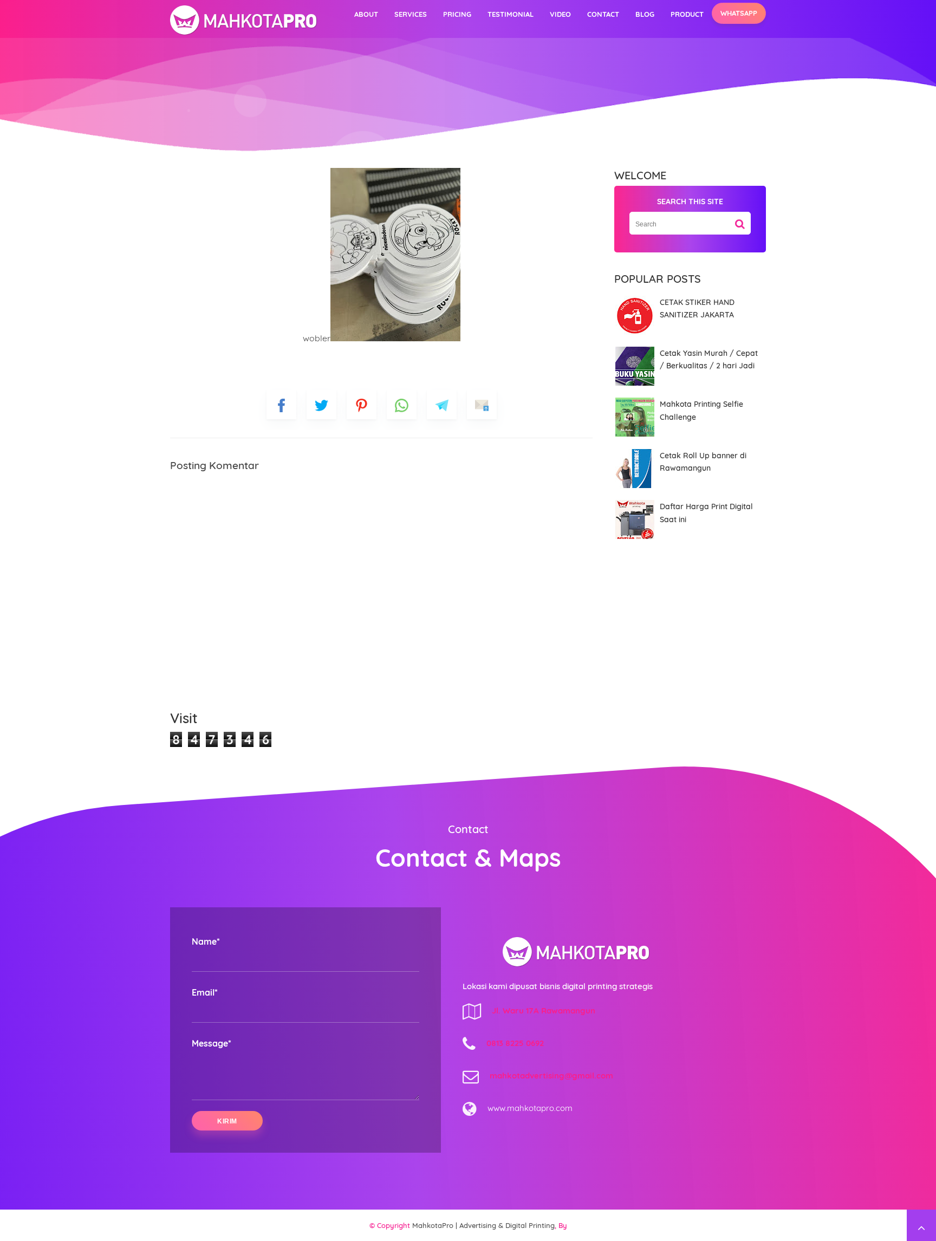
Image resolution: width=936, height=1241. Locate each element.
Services (410, 14)
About (366, 14)
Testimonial (510, 14)
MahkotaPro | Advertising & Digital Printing (483, 1225)
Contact (603, 14)
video (560, 14)
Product (687, 14)
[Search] (740, 220)
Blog (644, 14)
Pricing (457, 14)
